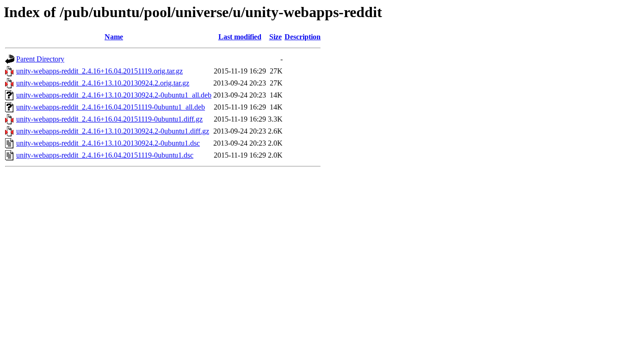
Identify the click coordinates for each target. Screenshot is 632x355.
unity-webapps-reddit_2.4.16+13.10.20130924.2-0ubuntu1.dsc (108, 143)
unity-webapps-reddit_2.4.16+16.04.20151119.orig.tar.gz (99, 71)
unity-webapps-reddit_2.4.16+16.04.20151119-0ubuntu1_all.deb (110, 107)
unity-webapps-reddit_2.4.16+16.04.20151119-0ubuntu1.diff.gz (109, 119)
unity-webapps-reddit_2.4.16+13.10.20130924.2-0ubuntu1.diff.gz (112, 131)
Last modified (239, 37)
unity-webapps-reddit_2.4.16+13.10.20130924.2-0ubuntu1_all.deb (113, 95)
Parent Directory (40, 59)
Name (114, 37)
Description (303, 37)
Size (275, 37)
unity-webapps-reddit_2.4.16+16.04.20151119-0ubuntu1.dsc (104, 155)
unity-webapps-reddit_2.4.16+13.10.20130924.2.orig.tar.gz (102, 83)
